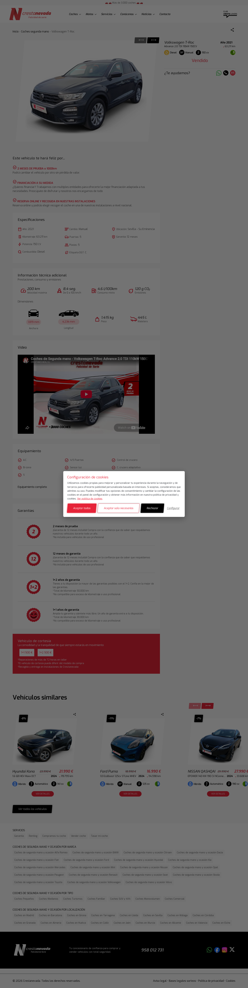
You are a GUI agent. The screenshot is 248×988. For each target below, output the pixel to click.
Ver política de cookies (89, 498)
